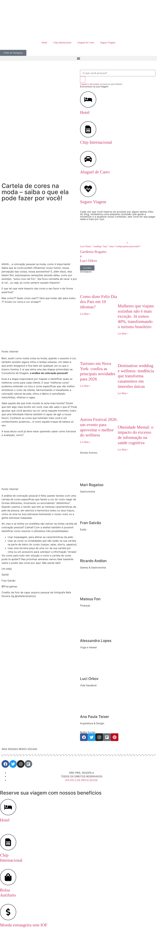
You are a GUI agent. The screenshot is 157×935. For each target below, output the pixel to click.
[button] (78, 58)
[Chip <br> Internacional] (8, 842)
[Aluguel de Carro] (88, 159)
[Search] (82, 79)
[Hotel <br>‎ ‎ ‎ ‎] (8, 807)
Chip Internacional (62, 42)
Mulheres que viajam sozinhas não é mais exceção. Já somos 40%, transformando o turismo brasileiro (136, 316)
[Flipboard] (107, 737)
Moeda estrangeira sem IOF (23, 925)
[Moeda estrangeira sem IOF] (8, 912)
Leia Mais (87, 268)
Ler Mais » (85, 314)
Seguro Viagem (107, 42)
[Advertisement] (39, 239)
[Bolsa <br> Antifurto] (8, 877)
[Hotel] (88, 99)
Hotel (44, 42)
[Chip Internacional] (88, 129)
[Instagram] (99, 737)
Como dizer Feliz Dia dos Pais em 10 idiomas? (98, 301)
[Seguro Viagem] (88, 189)
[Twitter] (91, 737)
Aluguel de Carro (85, 42)
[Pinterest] (114, 737)
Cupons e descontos (101, 84)
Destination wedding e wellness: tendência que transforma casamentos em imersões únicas (136, 376)
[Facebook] (84, 737)
